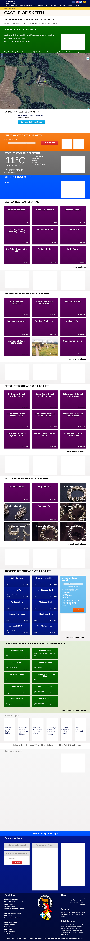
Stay (46, 5)
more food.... (67, 710)
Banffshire (50, 35)
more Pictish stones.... (76, 451)
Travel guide (53, 5)
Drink (40, 5)
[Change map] (88, 58)
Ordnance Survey (52, 52)
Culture (28, 5)
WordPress (64, 938)
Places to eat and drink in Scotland (14, 908)
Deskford (30, 35)
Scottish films (8, 929)
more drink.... (80, 710)
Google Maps (16, 52)
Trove (6, 182)
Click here (80, 914)
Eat (35, 5)
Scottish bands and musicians (12, 927)
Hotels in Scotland (9, 904)
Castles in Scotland (9, 911)
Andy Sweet (23, 938)
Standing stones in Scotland (12, 917)
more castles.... (79, 267)
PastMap (62, 52)
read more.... (83, 904)
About (64, 895)
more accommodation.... (75, 638)
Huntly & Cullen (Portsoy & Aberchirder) (31, 115)
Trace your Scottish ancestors (12, 913)
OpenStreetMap (41, 52)
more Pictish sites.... (77, 544)
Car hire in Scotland (9, 906)
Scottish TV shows (9, 931)
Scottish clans (8, 915)
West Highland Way (9, 933)
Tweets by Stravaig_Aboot (38, 848)
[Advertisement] (72, 281)
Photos (70, 5)
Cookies (65, 909)
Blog (6, 5)
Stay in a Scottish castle (11, 899)
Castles (13, 5)
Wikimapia (77, 52)
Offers (77, 5)
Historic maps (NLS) (28, 52)
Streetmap (69, 52)
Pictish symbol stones (10, 922)
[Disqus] (31, 773)
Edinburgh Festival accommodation (14, 902)
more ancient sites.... (77, 359)
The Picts (6, 920)
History (21, 5)
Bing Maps (7, 52)
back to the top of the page (45, 833)
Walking (62, 5)
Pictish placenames (9, 924)
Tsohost (80, 938)
